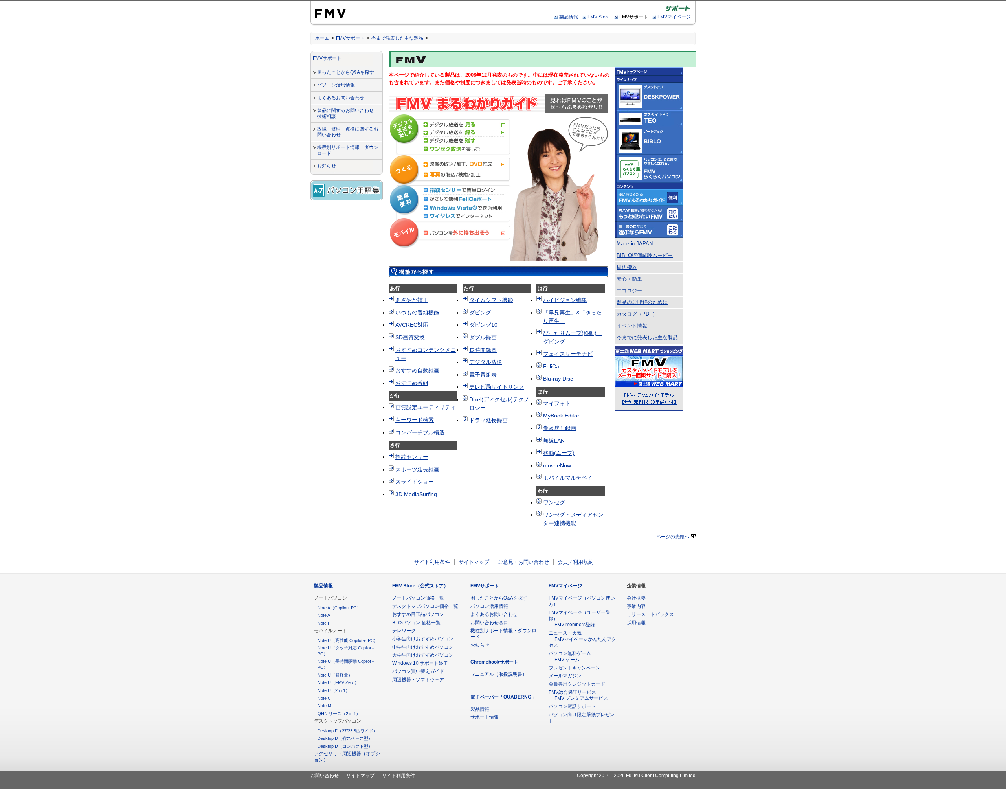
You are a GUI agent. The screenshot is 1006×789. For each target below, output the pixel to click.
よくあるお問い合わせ (340, 98)
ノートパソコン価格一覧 (418, 598)
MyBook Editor (561, 415)
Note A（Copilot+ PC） (339, 607)
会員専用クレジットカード (577, 684)
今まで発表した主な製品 (397, 38)
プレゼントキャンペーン (574, 668)
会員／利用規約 (575, 562)
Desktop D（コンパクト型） (345, 746)
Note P (324, 623)
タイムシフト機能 (491, 300)
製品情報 (568, 17)
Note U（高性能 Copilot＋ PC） (348, 640)
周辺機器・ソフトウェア (418, 679)
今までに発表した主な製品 (647, 337)
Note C (324, 698)
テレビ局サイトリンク (496, 387)
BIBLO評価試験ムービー (645, 255)
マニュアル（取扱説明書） (498, 674)
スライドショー (414, 481)
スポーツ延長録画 (417, 469)
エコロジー (629, 291)
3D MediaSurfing (416, 494)
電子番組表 (483, 375)
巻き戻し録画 (559, 428)
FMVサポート (350, 38)
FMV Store (598, 17)
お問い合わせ (324, 775)
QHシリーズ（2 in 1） (339, 713)
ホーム (322, 38)
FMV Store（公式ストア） (420, 586)
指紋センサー (411, 457)
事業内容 (636, 606)
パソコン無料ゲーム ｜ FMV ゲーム (570, 656)
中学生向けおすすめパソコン (422, 647)
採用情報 (636, 622)
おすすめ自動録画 (417, 370)
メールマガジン (565, 676)
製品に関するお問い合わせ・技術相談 (347, 113)
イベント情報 (632, 326)
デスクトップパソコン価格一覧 (425, 606)
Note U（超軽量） (335, 675)
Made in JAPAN (635, 243)
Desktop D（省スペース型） (345, 738)
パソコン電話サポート (572, 706)
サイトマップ (474, 562)
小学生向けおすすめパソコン (422, 639)
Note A (324, 615)
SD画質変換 (410, 337)
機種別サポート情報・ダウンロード (347, 150)
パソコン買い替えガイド (418, 671)
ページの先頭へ (672, 536)
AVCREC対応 (411, 325)
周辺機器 (627, 267)
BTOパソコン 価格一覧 (416, 622)
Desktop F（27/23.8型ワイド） (348, 730)
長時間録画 (483, 350)
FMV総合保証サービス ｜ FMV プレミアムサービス (578, 695)
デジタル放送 (485, 362)
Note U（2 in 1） (334, 690)
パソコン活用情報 (336, 85)
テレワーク (404, 630)
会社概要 (636, 598)
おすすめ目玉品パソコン (418, 614)
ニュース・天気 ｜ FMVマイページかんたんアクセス (582, 639)
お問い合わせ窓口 (489, 622)
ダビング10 (483, 325)
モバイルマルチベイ (568, 478)
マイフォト (557, 403)
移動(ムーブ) (559, 453)
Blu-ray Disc (558, 378)
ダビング (480, 312)
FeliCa (551, 366)
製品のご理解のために (642, 302)
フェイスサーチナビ (568, 354)
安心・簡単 (629, 279)
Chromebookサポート (494, 662)
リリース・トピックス (650, 614)
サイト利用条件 (432, 562)
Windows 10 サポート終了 (420, 663)
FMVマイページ (674, 17)
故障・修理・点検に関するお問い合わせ (347, 132)
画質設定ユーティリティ (425, 407)
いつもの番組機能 (417, 312)
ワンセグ (554, 502)
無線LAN (554, 441)
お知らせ (326, 166)
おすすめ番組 (411, 383)
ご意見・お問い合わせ (523, 562)
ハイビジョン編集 (565, 300)
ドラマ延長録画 (488, 420)
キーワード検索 (414, 420)
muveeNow (557, 465)
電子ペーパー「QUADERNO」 (503, 697)
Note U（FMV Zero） (338, 682)
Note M (324, 705)
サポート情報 (484, 717)
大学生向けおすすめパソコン (422, 655)
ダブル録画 (483, 337)
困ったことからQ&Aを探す (345, 72)
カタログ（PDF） (637, 314)
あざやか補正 (411, 300)
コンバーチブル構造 (420, 432)
